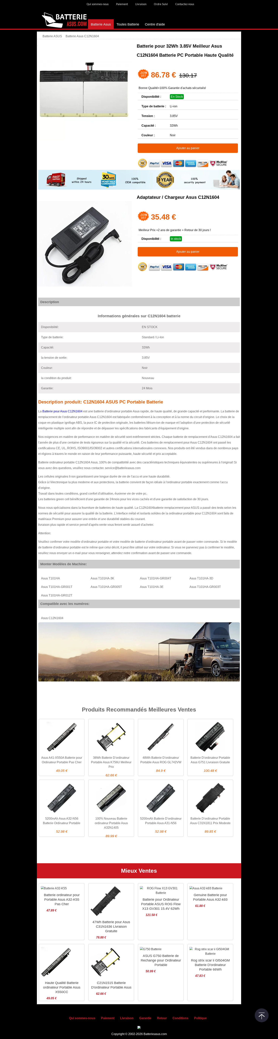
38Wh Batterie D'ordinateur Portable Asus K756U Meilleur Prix (111, 762)
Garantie (145, 1018)
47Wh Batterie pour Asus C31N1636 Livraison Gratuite (111, 926)
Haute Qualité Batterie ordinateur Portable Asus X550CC (61, 987)
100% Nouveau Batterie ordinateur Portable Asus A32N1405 (111, 823)
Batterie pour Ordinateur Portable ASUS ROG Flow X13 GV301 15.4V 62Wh (161, 904)
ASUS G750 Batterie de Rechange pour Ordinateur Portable (161, 960)
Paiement (122, 4)
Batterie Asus (101, 24)
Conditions (180, 1018)
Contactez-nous (184, 4)
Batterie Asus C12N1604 (82, 36)
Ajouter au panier (187, 148)
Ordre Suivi (161, 4)
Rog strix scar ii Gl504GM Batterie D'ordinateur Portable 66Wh (210, 964)
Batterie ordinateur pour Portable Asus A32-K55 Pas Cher (62, 899)
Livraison (140, 4)
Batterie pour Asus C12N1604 (62, 411)
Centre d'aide (155, 24)
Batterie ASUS (53, 36)
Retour (162, 1018)
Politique (200, 1018)
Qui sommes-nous (98, 4)
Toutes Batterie (127, 24)
